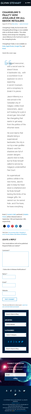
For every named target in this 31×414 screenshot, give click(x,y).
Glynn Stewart (11, 3)
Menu (28, 2)
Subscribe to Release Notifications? (14, 269)
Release (12, 234)
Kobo (4, 46)
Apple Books (10, 46)
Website (5, 290)
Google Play (18, 46)
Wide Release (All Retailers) (20, 234)
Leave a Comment (24, 24)
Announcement (12, 232)
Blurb (17, 232)
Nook (4, 48)
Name (4, 274)
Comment (6, 250)
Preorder (7, 234)
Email (4, 282)
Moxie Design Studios (20, 410)
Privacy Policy (16, 403)
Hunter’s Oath (11, 214)
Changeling (22, 232)
